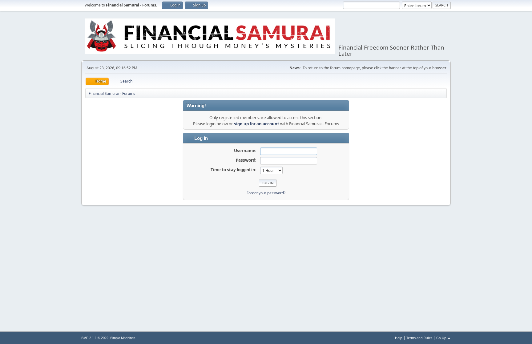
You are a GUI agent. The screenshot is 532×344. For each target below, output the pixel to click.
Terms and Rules (419, 337)
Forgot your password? (266, 193)
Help (398, 337)
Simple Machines (122, 338)
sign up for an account (256, 124)
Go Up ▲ (443, 337)
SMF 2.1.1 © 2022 (94, 338)
